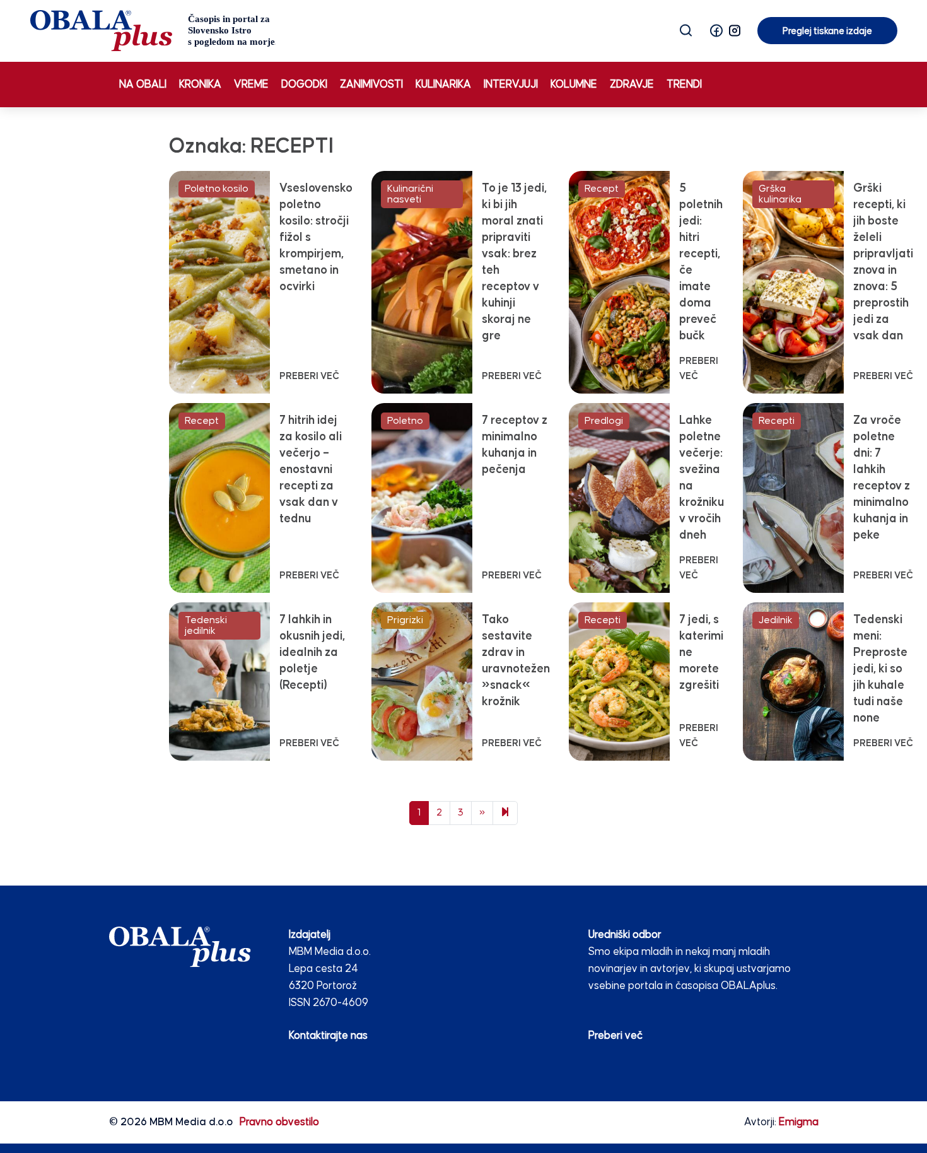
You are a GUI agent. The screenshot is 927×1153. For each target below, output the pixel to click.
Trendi (684, 84)
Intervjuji (511, 84)
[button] (716, 30)
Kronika (200, 84)
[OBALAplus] (153, 30)
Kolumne (574, 84)
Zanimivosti (371, 84)
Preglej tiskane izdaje (827, 31)
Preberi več (615, 1036)
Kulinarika (443, 84)
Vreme (251, 84)
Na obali (142, 84)
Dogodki (304, 84)
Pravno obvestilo (279, 1122)
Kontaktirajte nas (328, 1036)
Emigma (799, 1122)
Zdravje (632, 84)
